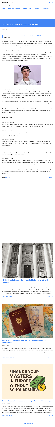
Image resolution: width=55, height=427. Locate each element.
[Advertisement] (24, 16)
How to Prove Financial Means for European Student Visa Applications (24, 341)
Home (3, 8)
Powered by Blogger (28, 423)
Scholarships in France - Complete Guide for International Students (25, 281)
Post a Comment (10, 296)
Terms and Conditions (14, 8)
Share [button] (50, 177)
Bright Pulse (8, 2)
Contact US (46, 8)
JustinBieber (8, 177)
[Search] (49, 2)
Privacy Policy (27, 8)
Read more (50, 296)
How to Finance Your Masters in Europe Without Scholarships (26, 401)
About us (36, 8)
